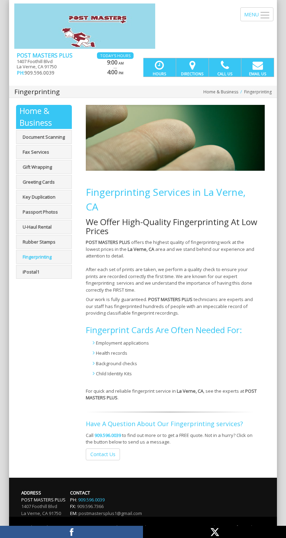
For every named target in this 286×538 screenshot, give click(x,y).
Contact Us (102, 454)
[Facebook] (71, 532)
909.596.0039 (108, 435)
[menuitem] (44, 137)
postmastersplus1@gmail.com (110, 513)
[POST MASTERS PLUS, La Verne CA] (143, 26)
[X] (214, 532)
